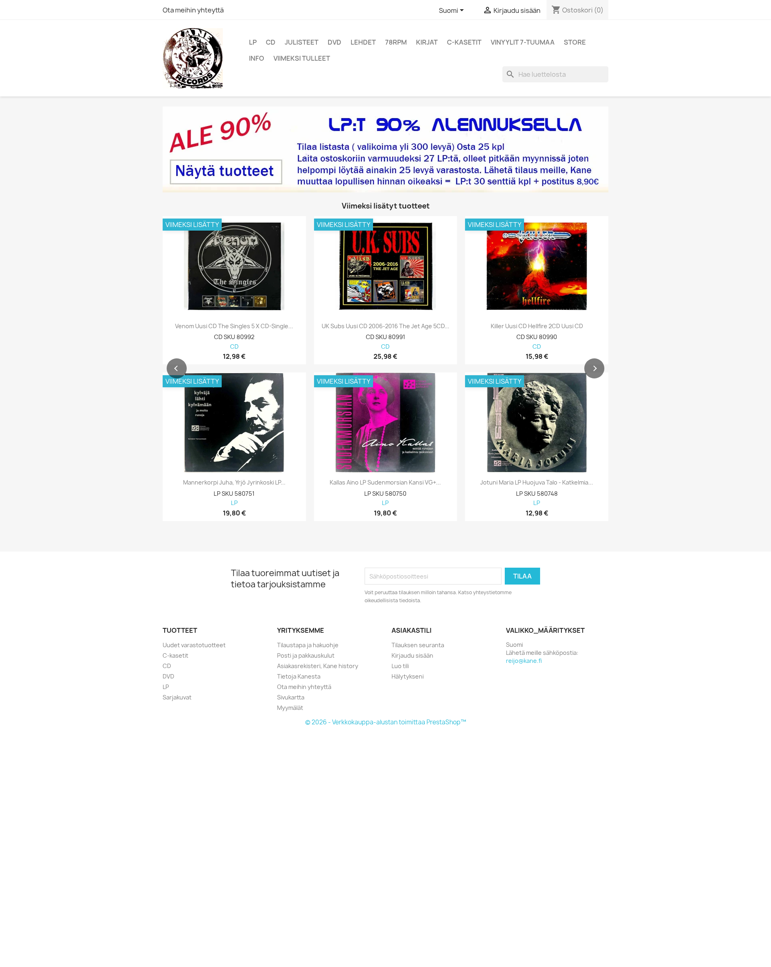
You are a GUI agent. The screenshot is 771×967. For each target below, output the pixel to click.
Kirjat (427, 42)
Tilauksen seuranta (418, 645)
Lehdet (363, 42)
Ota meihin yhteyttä (193, 10)
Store (575, 42)
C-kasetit (464, 42)
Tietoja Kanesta (298, 676)
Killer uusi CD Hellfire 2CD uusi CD (537, 326)
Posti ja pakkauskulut (306, 655)
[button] (177, 368)
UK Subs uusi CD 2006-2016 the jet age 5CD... (385, 326)
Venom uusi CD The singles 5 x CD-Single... (234, 326)
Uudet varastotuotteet (194, 645)
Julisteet (301, 42)
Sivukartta (290, 697)
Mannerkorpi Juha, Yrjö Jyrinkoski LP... (234, 482)
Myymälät (290, 707)
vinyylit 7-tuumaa (523, 42)
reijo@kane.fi (524, 660)
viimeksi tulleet (301, 58)
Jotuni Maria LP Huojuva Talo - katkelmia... (536, 482)
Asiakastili (412, 630)
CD (270, 42)
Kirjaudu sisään (412, 655)
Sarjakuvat (177, 697)
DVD (334, 42)
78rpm (396, 42)
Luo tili (400, 666)
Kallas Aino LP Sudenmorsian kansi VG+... (385, 482)
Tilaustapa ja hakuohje (308, 645)
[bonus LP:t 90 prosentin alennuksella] (385, 149)
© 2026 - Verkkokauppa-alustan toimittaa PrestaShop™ (385, 722)
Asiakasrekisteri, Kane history (317, 666)
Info (256, 58)
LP (253, 42)
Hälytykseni (408, 676)
